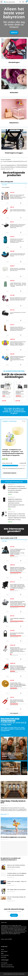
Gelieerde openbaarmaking (7, 966)
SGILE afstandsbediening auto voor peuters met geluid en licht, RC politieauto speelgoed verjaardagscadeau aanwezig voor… (17, 358)
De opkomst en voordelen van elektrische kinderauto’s (10, 859)
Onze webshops (5, 955)
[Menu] (1, 2)
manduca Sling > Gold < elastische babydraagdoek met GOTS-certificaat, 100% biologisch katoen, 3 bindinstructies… (18, 684)
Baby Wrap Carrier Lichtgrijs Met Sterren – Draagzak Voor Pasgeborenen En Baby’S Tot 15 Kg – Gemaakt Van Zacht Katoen (18, 196)
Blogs (2, 953)
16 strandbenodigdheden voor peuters (13, 837)
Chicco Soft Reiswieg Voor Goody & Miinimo (18, 313)
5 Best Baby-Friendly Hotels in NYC (13, 802)
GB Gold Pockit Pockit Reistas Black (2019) (17, 633)
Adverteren (3, 957)
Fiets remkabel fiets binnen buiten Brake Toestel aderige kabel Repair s (18, 211)
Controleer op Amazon (9, 469)
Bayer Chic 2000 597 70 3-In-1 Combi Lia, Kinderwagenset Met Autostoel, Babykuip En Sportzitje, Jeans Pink (18, 299)
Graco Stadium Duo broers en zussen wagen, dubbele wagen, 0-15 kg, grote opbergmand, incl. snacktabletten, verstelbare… (17, 586)
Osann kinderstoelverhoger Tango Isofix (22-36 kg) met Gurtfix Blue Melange (17, 255)
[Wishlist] (23, 2)
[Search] (20, 2)
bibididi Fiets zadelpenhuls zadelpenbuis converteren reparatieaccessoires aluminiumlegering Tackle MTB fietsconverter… (16, 503)
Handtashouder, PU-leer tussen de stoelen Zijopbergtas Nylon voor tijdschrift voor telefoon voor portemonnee (17, 226)
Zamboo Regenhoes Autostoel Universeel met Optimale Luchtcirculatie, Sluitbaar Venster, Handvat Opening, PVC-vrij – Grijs (18, 603)
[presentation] (2, 386)
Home (2, 949)
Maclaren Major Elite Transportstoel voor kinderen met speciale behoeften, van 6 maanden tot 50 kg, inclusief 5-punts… (18, 650)
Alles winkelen (4, 951)
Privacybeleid (4, 963)
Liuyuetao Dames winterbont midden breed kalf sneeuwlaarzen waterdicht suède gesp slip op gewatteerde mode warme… (17, 328)
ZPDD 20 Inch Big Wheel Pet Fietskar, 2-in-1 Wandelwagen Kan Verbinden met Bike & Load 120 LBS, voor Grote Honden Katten (18, 667)
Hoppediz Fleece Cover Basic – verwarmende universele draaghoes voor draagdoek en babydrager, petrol (17, 240)
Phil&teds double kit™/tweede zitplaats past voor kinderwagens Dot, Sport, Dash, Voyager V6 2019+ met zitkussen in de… (18, 569)
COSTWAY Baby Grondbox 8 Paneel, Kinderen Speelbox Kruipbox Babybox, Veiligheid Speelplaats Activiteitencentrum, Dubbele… (18, 343)
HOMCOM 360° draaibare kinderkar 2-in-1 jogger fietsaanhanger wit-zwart (6, 394)
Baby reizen (4, 814)
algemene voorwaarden (6, 965)
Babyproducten (11, 484)
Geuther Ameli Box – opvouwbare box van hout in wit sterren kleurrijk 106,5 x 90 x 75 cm (17, 269)
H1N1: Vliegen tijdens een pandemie (16, 889)
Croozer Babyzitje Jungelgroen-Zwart (17, 619)
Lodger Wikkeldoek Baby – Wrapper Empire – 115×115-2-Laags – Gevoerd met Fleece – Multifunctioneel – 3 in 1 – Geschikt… (18, 284)
